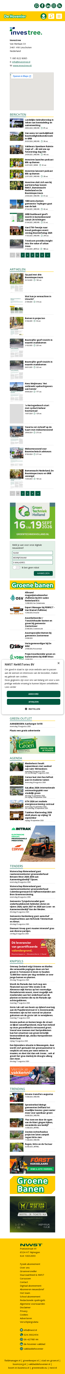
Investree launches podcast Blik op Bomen (39, 161)
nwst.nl (53, 1367)
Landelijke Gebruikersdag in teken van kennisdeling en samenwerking (39, 122)
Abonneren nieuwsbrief (32, 1289)
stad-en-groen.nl (50, 1360)
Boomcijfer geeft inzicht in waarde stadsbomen (38, 341)
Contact (24, 1282)
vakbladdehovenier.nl (39, 1364)
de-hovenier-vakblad (34, 1344)
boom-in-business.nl (18, 1367)
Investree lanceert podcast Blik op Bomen (39, 172)
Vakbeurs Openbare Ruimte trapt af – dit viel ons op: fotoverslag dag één (39, 149)
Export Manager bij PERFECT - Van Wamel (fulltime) (40, 608)
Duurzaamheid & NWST (32, 1274)
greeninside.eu (39, 1367)
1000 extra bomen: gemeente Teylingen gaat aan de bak (38, 203)
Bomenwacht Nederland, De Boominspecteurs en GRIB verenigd (39, 473)
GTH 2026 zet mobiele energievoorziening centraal (39, 802)
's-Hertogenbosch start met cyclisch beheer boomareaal (37, 408)
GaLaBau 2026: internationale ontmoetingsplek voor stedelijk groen (40, 790)
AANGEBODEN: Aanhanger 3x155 (26, 723)
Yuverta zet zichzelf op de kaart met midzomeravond (39, 428)
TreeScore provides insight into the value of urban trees (38, 243)
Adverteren (26, 1318)
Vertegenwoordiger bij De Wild (38, 645)
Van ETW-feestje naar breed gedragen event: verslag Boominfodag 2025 (38, 230)
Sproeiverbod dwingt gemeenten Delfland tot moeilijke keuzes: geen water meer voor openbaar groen (40, 1108)
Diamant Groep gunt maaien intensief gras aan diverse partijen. (32, 929)
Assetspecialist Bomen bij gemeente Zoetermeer (38, 634)
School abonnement (30, 1296)
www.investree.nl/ (22, 65)
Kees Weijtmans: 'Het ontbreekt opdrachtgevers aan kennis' (38, 386)
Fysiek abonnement (30, 1263)
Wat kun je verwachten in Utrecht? (38, 297)
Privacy (24, 1310)
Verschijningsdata (29, 1321)
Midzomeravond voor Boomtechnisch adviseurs (38, 450)
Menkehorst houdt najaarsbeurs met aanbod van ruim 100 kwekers (38, 766)
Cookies (24, 1314)
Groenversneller (28, 1271)
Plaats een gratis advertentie (25, 730)
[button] (32, 709)
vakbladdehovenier (33, 1348)
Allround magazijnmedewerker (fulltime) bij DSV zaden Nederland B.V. (37, 596)
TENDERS (16, 866)
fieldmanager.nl (12, 1360)
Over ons (25, 1267)
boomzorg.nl (19, 1364)
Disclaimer (25, 1307)
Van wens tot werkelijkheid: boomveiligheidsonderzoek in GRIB (39, 136)
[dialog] (32, 687)
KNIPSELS (16, 961)
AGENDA (16, 758)
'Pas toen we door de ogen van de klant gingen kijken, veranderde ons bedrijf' (39, 1122)
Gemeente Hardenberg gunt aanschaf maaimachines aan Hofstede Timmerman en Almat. (31, 919)
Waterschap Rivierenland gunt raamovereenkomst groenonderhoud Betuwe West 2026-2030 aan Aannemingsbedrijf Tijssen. (29, 875)
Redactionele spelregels (32, 1300)
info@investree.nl (21, 61)
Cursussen (25, 1278)
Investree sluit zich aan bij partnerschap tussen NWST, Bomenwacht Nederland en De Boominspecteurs (38, 187)
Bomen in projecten (35, 318)
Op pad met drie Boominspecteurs (34, 276)
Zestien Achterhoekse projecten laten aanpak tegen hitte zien (37, 1134)
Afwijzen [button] (34, 701)
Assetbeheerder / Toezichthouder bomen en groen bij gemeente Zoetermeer (38, 621)
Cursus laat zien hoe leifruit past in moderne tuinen (39, 778)
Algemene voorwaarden (32, 1303)
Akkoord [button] (33, 694)
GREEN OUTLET (21, 718)
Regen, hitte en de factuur (38, 1144)
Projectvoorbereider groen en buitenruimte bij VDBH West (40, 655)
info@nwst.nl (30, 1329)
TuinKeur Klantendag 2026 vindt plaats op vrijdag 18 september (38, 815)
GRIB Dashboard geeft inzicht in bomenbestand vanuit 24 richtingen (37, 217)
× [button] (58, 663)
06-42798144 (31, 1339)
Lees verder (10, 686)
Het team (25, 1292)
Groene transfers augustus (39, 1094)
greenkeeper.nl (31, 1360)
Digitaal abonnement (30, 1285)
